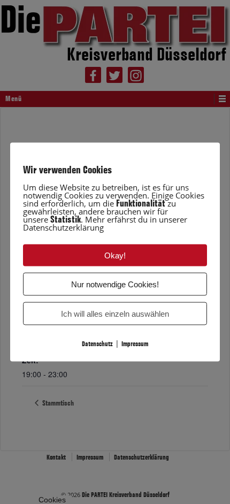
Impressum (134, 343)
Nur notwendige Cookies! (115, 284)
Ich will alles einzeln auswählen (115, 313)
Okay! (115, 255)
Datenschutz (97, 343)
